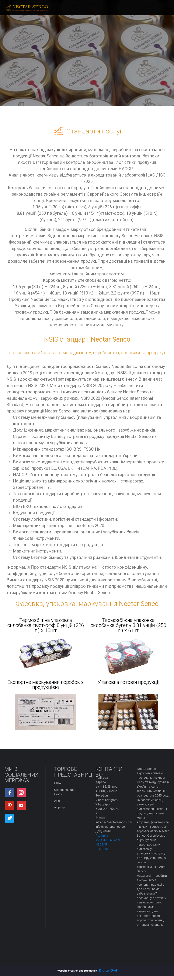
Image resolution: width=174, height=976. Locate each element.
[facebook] (9, 792)
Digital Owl (108, 970)
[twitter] (9, 818)
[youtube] (21, 805)
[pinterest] (9, 805)
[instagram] (21, 792)
